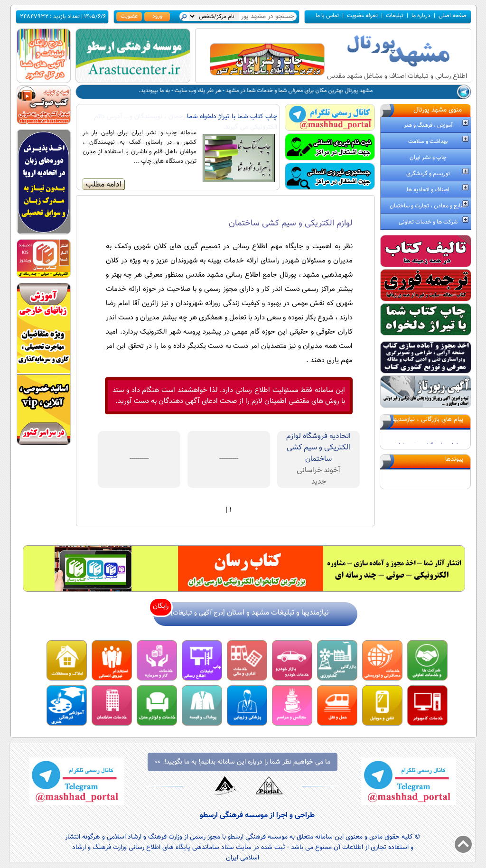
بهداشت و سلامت (428, 141)
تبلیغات (394, 15)
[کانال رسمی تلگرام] (329, 129)
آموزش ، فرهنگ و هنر (428, 125)
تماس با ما (327, 15)
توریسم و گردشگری (428, 173)
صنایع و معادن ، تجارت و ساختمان (428, 206)
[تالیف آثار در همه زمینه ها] (425, 265)
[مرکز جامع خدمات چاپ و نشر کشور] (425, 334)
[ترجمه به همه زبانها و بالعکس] (425, 300)
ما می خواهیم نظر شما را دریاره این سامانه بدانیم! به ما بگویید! (242, 762)
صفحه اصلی (453, 15)
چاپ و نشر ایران (428, 157)
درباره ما (420, 15)
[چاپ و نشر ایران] (267, 74)
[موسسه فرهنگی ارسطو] (132, 81)
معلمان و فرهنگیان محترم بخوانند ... (425, 434)
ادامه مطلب (104, 184)
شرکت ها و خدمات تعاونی (428, 222)
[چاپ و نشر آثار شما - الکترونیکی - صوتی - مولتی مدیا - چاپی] (244, 590)
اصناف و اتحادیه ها (428, 190)
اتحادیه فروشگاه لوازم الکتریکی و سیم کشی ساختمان (318, 447)
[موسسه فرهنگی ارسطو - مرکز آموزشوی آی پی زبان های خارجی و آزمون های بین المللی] (44, 443)
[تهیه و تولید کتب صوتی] (44, 123)
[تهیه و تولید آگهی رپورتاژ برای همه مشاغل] (425, 406)
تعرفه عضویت (362, 15)
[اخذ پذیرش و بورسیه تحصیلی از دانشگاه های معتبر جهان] (44, 233)
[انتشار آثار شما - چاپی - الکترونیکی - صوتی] (44, 276)
